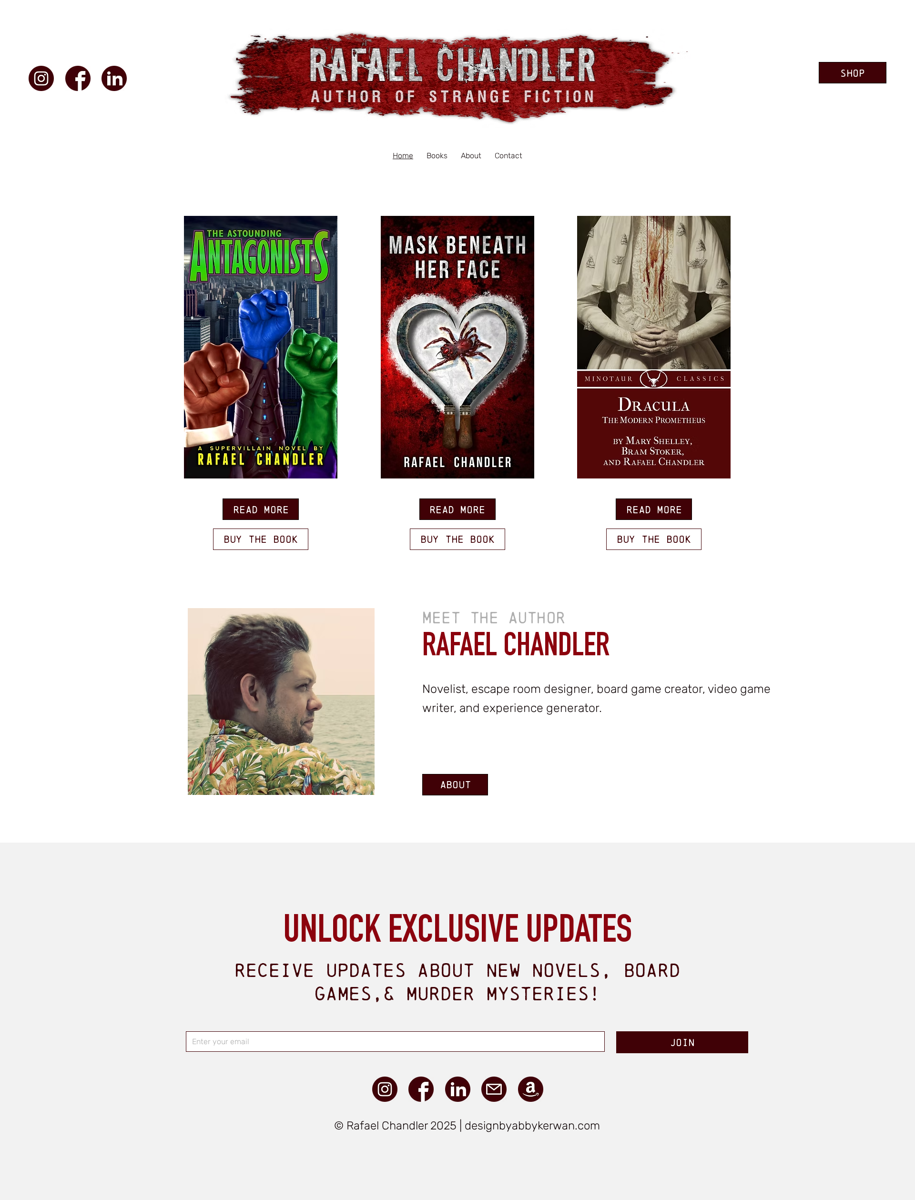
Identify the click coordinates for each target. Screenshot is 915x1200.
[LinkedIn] (114, 78)
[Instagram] (41, 78)
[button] (437, 155)
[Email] (494, 1089)
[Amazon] (530, 1089)
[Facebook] (78, 78)
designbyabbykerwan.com (532, 1125)
